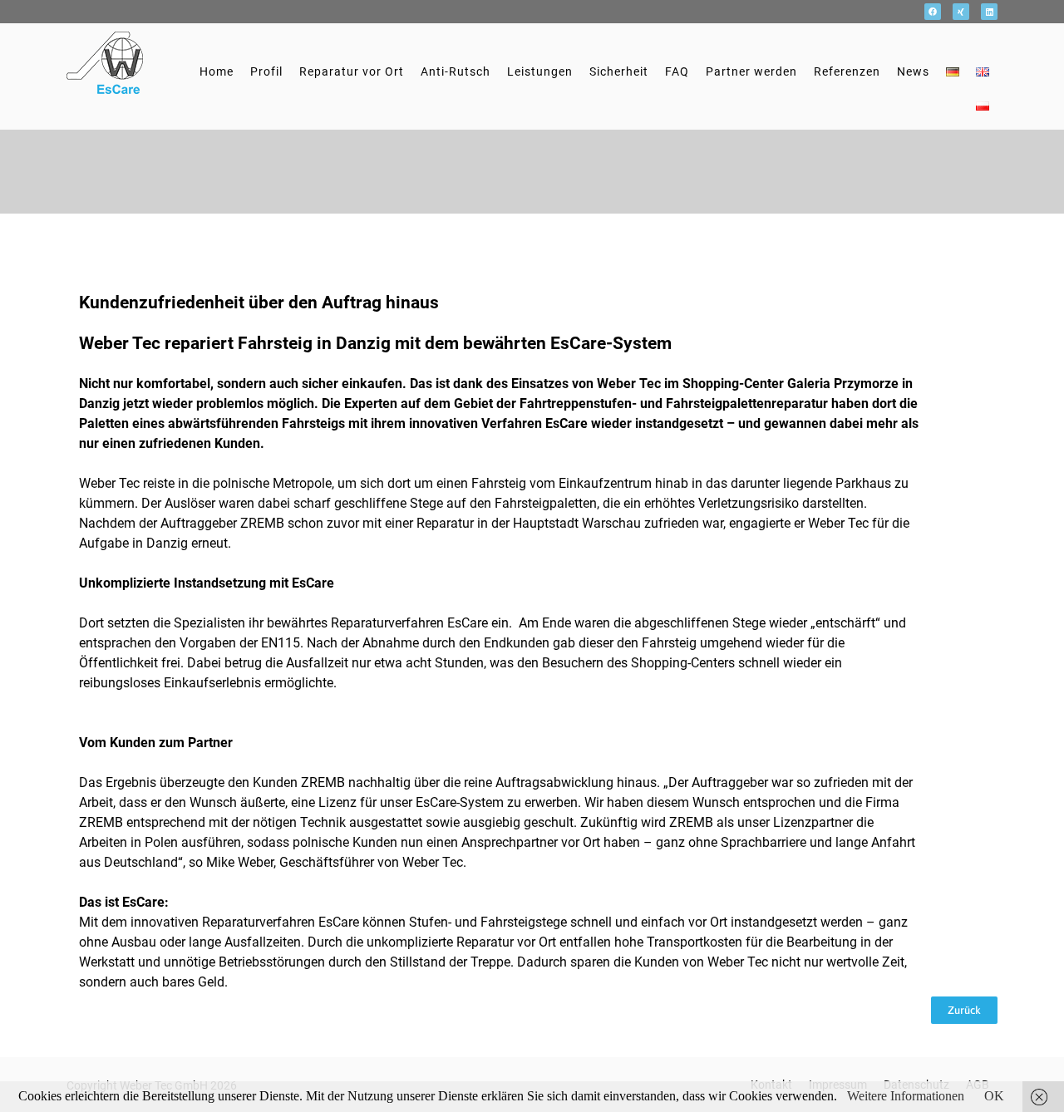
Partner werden (751, 71)
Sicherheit (618, 71)
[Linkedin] (989, 11)
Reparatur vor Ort (351, 71)
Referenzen (847, 71)
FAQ (677, 71)
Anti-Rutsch (455, 71)
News (913, 71)
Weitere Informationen (905, 1096)
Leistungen (540, 71)
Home (217, 71)
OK (994, 1096)
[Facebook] (932, 11)
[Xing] (961, 11)
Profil (266, 71)
